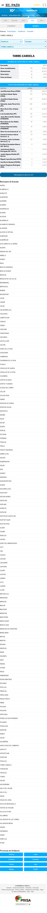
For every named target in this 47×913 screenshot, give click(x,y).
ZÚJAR (2, 843)
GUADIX (2, 485)
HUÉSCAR (3, 512)
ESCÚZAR (3, 434)
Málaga (11, 869)
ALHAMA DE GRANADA (7, 224)
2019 (5, 20)
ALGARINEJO (4, 220)
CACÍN (2, 298)
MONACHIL (3, 613)
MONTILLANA (4, 625)
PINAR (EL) (3, 691)
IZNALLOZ (3, 535)
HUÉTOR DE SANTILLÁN (8, 516)
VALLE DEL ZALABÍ (6, 788)
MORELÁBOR (4, 633)
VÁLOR (2, 796)
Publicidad (28, 888)
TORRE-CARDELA (5, 765)
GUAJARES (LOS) (5, 489)
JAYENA (2, 539)
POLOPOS (3, 710)
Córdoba (11, 859)
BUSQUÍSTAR (4, 294)
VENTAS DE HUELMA (6, 808)
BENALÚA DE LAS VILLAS (8, 279)
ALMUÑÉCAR (4, 240)
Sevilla (35, 869)
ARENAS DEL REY (5, 251)
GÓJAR (2, 465)
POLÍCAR (3, 707)
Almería (11, 854)
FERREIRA (3, 438)
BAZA (2, 263)
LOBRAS (2, 578)
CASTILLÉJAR (4, 341)
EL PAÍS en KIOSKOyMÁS (19, 891)
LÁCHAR (2, 559)
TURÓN (2, 777)
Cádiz (35, 854)
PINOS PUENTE (5, 699)
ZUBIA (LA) (3, 839)
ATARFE (2, 259)
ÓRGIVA (2, 664)
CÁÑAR (2, 325)
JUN (1, 551)
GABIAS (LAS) (4, 454)
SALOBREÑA (4, 742)
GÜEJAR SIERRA (5, 497)
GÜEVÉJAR (3, 500)
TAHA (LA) (3, 761)
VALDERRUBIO (4, 784)
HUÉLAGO (3, 504)
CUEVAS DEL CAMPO (6, 388)
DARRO (2, 399)
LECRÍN (2, 570)
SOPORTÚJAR (4, 753)
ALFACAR (3, 216)
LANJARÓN (3, 563)
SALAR (2, 738)
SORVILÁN (3, 757)
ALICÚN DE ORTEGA (6, 232)
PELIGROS (3, 683)
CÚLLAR (2, 391)
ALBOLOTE (3, 193)
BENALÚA (3, 275)
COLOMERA (3, 376)
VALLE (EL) (3, 792)
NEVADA (2, 644)
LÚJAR (2, 590)
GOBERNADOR (4, 462)
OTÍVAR (2, 668)
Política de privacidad (8, 889)
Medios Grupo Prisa (23, 904)
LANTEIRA (3, 567)
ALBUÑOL (3, 205)
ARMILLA (3, 255)
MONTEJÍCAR (4, 621)
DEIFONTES (4, 411)
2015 (32, 20)
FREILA (2, 446)
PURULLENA (4, 726)
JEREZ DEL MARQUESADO (8, 543)
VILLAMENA (4, 815)
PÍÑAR (2, 703)
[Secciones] (2, 5)
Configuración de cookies (32, 889)
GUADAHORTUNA (5, 481)
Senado (36, 26)
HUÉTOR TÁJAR (5, 520)
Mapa (38, 15)
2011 (41, 20)
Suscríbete (36, 5)
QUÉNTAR (3, 730)
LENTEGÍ (3, 574)
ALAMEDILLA (4, 189)
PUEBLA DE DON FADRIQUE (9, 718)
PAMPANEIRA (4, 675)
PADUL (2, 672)
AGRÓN (2, 185)
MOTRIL (2, 637)
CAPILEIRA (3, 329)
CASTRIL (3, 345)
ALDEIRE (3, 213)
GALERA (2, 458)
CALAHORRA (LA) (5, 310)
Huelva (11, 864)
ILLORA (2, 528)
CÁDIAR (2, 302)
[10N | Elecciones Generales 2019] (23, 10)
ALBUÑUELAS (4, 209)
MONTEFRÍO (4, 617)
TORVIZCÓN (4, 769)
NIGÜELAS (3, 648)
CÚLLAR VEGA (4, 395)
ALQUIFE (2, 248)
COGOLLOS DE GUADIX (7, 368)
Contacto (9, 888)
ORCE (2, 660)
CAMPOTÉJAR (4, 318)
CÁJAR (2, 306)
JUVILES (2, 555)
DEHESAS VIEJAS (5, 407)
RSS (32, 891)
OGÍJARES (3, 656)
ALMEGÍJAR (4, 236)
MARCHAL (3, 602)
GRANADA (3, 477)
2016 (23, 20)
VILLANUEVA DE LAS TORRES (9, 819)
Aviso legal (36, 888)
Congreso (11, 26)
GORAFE (2, 473)
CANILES (3, 321)
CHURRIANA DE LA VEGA (8, 360)
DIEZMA (2, 415)
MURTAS (3, 640)
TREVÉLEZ (3, 773)
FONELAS (3, 442)
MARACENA (4, 598)
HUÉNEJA (3, 508)
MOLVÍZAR (3, 609)
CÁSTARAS (3, 337)
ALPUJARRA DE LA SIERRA (8, 244)
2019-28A (14, 20)
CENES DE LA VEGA (6, 349)
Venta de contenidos (18, 888)
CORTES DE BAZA (6, 380)
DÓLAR (2, 423)
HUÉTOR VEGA (4, 524)
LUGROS (2, 586)
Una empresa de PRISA (23, 898)
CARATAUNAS (4, 333)
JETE (1, 547)
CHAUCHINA (4, 353)
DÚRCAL (2, 430)
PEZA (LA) (3, 687)
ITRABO (2, 532)
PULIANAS (3, 722)
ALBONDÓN (4, 197)
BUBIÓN (2, 290)
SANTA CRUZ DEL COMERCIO (9, 745)
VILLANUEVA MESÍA (6, 823)
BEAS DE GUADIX (5, 271)
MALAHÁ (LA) (4, 594)
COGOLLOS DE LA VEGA (7, 372)
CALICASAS (4, 314)
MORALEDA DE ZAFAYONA (8, 629)
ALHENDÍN (3, 228)
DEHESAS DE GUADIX (7, 403)
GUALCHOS (3, 493)
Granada (35, 859)
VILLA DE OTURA (5, 812)
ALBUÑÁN (3, 201)
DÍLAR (2, 419)
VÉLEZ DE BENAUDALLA (8, 804)
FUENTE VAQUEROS (6, 450)
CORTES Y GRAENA (6, 384)
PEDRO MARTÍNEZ (6, 679)
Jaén (35, 864)
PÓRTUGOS (4, 714)
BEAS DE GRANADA (6, 267)
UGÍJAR (2, 780)
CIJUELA (2, 364)
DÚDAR (2, 427)
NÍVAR (2, 652)
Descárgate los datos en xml (23, 175)
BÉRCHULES (4, 286)
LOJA (1, 582)
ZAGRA (2, 835)
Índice (28, 891)
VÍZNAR (2, 827)
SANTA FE (3, 749)
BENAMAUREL (4, 283)
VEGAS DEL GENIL (6, 800)
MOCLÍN (2, 605)
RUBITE (2, 734)
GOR (1, 469)
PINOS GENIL (4, 695)
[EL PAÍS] (12, 5)
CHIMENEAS (4, 356)
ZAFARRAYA (4, 831)
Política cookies (19, 889)
